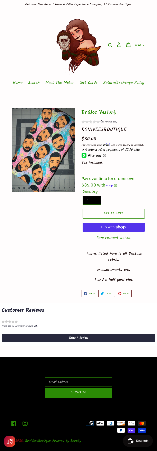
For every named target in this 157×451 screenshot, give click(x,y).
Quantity (90, 192)
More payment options (113, 237)
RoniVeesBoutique (38, 441)
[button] (100, 122)
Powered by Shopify (66, 441)
